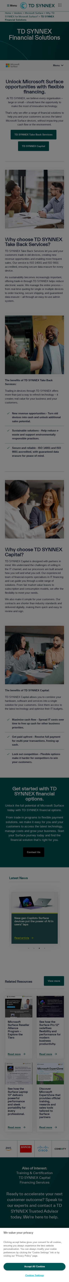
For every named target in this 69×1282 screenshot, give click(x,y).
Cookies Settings (34, 1275)
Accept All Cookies (34, 1266)
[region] (34, 1255)
